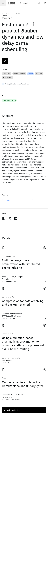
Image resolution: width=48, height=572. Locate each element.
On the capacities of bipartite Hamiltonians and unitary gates (23, 384)
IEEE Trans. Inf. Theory (11, 13)
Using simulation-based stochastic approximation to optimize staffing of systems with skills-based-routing (24, 343)
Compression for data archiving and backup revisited (22, 302)
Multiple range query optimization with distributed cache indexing (21, 263)
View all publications (12, 410)
